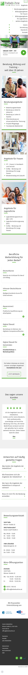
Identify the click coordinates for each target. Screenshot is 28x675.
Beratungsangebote (13, 102)
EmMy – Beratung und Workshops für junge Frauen (13, 171)
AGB (3, 653)
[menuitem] (24, 5)
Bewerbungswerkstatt (13, 108)
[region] (14, 422)
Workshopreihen (8, 352)
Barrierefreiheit (6, 650)
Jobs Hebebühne (6, 640)
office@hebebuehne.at (14, 589)
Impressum (5, 648)
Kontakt (4, 638)
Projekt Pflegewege (12, 124)
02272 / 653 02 (11, 587)
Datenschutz (5, 646)
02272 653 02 (5, 628)
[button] (11, 51)
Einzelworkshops (9, 350)
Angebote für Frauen (13, 158)
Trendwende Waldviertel (14, 126)
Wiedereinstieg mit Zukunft (15, 176)
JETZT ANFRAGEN (14, 374)
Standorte (5, 636)
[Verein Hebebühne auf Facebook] (16, 658)
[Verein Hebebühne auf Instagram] (21, 658)
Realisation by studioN (22, 666)
